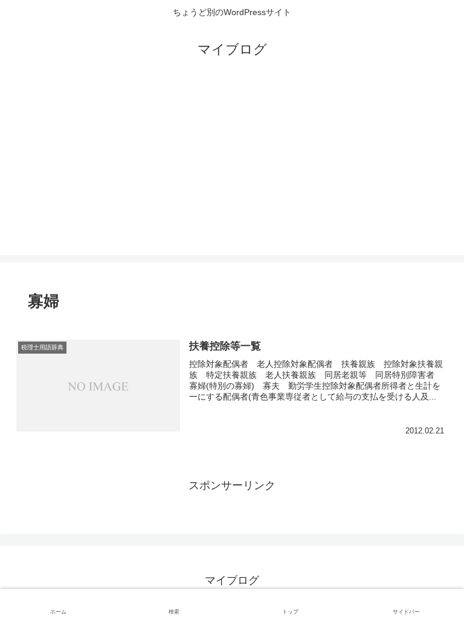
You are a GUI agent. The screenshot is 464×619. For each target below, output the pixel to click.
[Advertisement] (232, 170)
